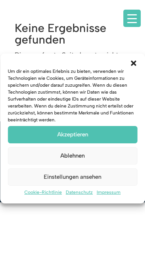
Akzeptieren (72, 134)
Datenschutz (79, 192)
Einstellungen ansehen (72, 176)
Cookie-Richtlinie (43, 192)
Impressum (109, 192)
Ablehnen (72, 155)
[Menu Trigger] (132, 18)
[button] (133, 63)
